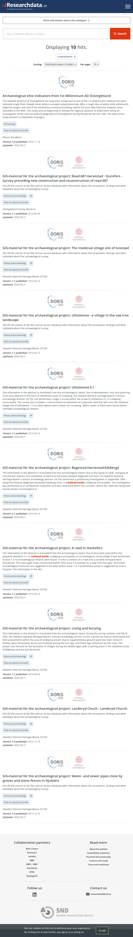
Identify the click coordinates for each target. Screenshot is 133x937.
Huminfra (32, 852)
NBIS (32, 860)
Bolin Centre (32, 848)
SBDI (28, 864)
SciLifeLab (32, 868)
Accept (102, 930)
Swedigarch (32, 876)
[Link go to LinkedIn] (34, 894)
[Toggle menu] (128, 6)
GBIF (35, 864)
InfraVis (32, 856)
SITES (32, 872)
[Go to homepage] (24, 6)
